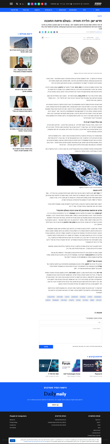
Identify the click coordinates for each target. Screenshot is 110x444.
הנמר (99, 427)
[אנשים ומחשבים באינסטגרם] (32, 4)
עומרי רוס (85, 300)
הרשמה (54, 405)
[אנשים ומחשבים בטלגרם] (28, 4)
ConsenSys (98, 297)
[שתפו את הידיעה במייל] (40, 32)
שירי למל (99, 300)
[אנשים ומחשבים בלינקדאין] (35, 4)
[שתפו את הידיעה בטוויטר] (43, 32)
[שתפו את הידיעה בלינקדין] (46, 32)
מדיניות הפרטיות (96, 433)
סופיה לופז (63, 300)
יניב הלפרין (99, 32)
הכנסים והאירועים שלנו (60, 420)
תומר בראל (59, 297)
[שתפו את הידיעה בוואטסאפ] (49, 32)
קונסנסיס (82, 297)
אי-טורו (67, 297)
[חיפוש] (17, 4)
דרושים (98, 422)
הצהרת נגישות (96, 430)
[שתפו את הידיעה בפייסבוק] (54, 32)
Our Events (13, 427)
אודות (99, 425)
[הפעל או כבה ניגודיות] (20, 4)
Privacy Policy (13, 422)
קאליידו (90, 297)
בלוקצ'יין (71, 300)
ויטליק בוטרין (51, 297)
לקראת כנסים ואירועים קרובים (59, 425)
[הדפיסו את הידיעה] (57, 32)
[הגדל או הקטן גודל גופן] (23, 4)
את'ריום (78, 300)
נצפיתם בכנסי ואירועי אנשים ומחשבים (57, 422)
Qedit (92, 300)
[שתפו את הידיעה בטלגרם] (52, 32)
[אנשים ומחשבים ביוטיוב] (42, 4)
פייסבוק (48, 300)
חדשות (100, 16)
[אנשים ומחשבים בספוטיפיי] (39, 4)
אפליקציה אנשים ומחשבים (94, 435)
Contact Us (13, 425)
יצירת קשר (97, 420)
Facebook (55, 300)
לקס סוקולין (74, 297)
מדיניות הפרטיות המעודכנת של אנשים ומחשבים (35, 441)
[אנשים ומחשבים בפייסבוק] (45, 4)
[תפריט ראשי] (11, 4)
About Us (12, 420)
